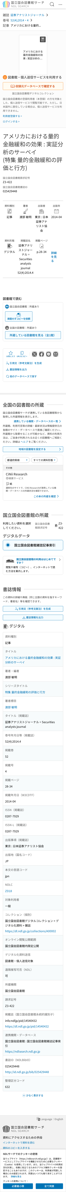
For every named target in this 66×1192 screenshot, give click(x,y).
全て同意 (49, 1186)
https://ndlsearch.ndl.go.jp (22, 1051)
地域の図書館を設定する (32, 449)
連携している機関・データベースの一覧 (36, 421)
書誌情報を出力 (18, 369)
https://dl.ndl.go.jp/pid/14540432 (27, 1026)
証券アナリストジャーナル (27, 15)
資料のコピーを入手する (16, 1148)
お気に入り (10, 356)
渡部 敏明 (11, 707)
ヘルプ (24, 441)
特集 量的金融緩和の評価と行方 (25, 692)
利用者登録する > (12, 116)
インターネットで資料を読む (19, 1142)
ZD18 (8, 891)
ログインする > (11, 121)
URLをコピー (22, 356)
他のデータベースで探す (23, 376)
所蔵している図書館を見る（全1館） (33, 335)
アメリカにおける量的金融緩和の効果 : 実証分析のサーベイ (33, 659)
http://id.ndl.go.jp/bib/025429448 (27, 1072)
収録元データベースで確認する (35, 86)
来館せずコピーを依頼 (18, 318)
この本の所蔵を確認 (45, 496)
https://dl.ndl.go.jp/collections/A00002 (30, 931)
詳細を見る (54, 257)
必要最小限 (18, 1186)
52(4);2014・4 (20, 20)
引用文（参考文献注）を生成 (26, 363)
